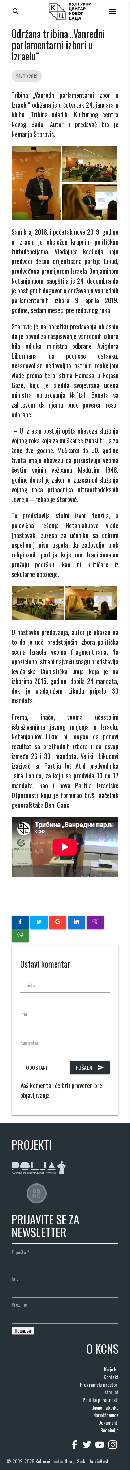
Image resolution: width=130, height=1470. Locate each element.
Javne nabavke (105, 1407)
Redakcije (109, 1430)
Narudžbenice (105, 1415)
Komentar (29, 1042)
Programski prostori (99, 1384)
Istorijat (110, 1392)
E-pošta (20, 1252)
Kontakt (111, 1377)
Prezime (19, 1304)
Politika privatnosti (100, 1399)
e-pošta (27, 985)
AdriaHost (99, 1461)
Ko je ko (111, 1369)
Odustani (36, 1067)
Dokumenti (108, 1422)
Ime (23, 1014)
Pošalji (90, 1067)
